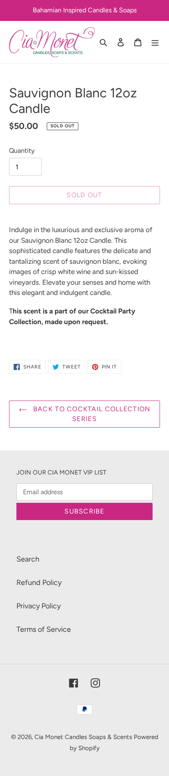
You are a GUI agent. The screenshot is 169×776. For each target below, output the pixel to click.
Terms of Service (43, 629)
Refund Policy (39, 582)
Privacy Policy (38, 605)
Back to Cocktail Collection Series (91, 414)
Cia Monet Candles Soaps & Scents (84, 737)
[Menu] (155, 42)
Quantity (21, 150)
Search (27, 559)
